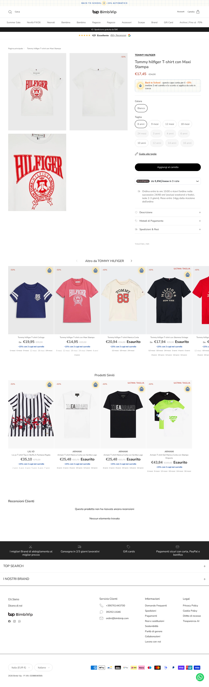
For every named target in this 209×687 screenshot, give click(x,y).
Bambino (81, 22)
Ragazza (96, 22)
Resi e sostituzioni (154, 621)
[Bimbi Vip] (104, 11)
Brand (154, 22)
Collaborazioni (152, 636)
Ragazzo (111, 22)
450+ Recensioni (118, 35)
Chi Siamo (13, 599)
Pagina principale (15, 48)
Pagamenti (151, 615)
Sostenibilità (151, 626)
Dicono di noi (15, 605)
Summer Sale (13, 22)
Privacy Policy (190, 605)
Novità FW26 (33, 22)
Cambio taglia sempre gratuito (106, 29)
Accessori (126, 22)
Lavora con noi (153, 641)
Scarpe (141, 22)
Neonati (51, 22)
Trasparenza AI (191, 621)
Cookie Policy (190, 610)
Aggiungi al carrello (167, 167)
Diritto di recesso (192, 615)
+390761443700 (115, 605)
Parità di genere (153, 631)
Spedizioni (150, 610)
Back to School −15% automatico (104, 3)
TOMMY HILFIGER (145, 55)
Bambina (65, 22)
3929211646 (113, 612)
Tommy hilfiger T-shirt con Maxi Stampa (44, 48)
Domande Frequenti (156, 605)
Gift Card (168, 22)
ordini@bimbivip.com (117, 618)
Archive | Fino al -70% (191, 22)
